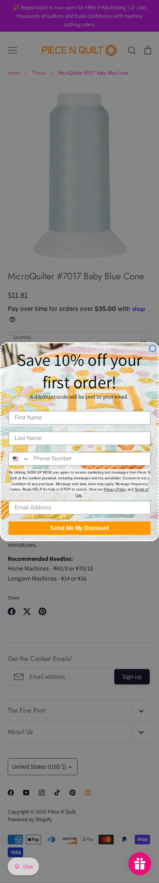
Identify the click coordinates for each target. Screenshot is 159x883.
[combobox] (19, 458)
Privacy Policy (115, 489)
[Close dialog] (152, 348)
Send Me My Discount (79, 528)
